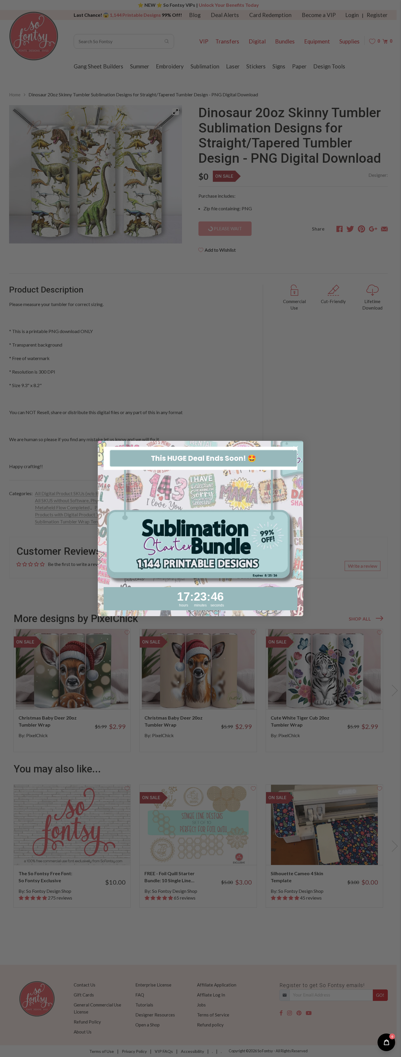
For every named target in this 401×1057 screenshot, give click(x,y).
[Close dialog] (296, 448)
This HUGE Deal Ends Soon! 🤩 (203, 458)
